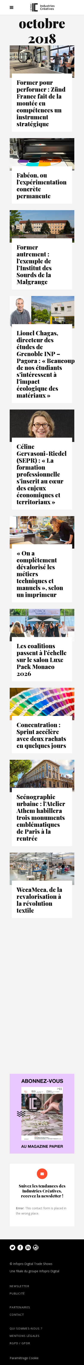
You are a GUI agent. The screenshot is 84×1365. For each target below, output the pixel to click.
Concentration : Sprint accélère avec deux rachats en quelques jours (41, 735)
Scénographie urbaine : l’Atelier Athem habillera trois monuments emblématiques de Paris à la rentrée (41, 817)
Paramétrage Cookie (24, 1358)
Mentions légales (25, 1336)
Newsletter (19, 1286)
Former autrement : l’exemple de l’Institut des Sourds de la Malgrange (34, 264)
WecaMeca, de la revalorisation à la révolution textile (39, 899)
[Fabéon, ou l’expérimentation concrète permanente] (42, 154)
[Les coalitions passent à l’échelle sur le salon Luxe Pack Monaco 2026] (42, 625)
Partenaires (20, 1307)
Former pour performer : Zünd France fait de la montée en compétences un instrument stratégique (41, 103)
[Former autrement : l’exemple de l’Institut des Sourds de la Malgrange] (42, 226)
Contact (17, 1315)
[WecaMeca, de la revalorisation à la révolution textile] (42, 869)
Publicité (17, 1293)
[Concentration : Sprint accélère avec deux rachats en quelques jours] (42, 704)
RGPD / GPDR (20, 1343)
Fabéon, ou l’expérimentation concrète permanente (42, 185)
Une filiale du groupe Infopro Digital (34, 1271)
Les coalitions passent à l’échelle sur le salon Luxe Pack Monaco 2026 (42, 659)
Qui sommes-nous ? (26, 1328)
